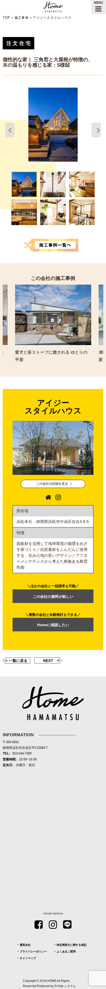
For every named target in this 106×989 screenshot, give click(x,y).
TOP (6, 17)
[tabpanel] (53, 125)
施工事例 (22, 17)
